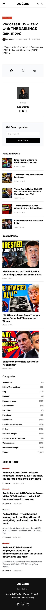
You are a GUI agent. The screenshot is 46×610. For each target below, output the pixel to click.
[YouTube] (28, 603)
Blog (4, 392)
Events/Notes (8, 406)
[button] (3, 3)
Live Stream (7, 420)
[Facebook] (18, 603)
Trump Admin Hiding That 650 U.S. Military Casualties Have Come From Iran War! (28, 191)
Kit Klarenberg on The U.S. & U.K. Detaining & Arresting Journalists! (21, 273)
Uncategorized (8, 443)
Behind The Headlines (11, 387)
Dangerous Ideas (9, 401)
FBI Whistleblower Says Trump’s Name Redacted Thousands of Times (21, 318)
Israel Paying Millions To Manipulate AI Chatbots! (25, 161)
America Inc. (7, 382)
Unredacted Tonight (10, 447)
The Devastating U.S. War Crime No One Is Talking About (28, 206)
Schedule (16, 597)
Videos (5, 452)
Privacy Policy (28, 597)
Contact (34, 594)
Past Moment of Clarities (12, 424)
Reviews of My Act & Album (13, 438)
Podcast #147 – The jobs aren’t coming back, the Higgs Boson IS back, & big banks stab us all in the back (22, 519)
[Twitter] (23, 603)
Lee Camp (23, 3)
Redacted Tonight (9, 433)
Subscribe (22, 140)
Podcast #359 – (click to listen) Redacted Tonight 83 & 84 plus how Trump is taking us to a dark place (22, 475)
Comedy (5, 396)
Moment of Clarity (13, 594)
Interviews (6, 415)
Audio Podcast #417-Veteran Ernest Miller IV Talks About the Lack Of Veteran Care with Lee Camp (22, 496)
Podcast (7, 18)
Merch (26, 594)
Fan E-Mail (6, 410)
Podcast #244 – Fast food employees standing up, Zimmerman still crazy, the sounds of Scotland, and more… (22, 552)
